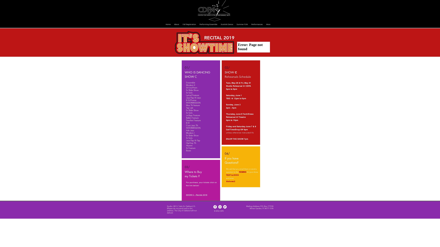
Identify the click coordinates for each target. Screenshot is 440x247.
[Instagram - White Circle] (220, 207)
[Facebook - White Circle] (215, 207)
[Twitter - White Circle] (225, 207)
